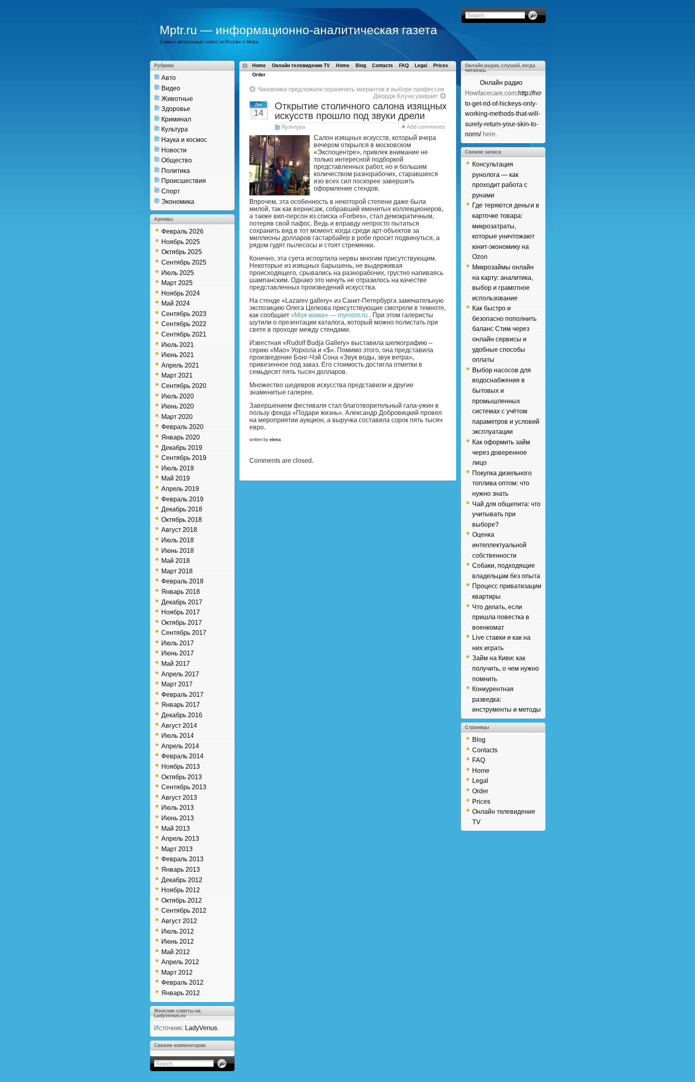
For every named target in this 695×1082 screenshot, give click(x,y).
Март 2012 (177, 972)
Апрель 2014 (180, 746)
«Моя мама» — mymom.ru (329, 315)
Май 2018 (175, 560)
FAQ (404, 65)
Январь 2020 (180, 437)
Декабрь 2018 (181, 509)
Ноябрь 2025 (180, 241)
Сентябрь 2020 (183, 385)
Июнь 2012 (177, 941)
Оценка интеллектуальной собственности (499, 544)
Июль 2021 (177, 344)
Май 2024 (175, 303)
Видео (170, 88)
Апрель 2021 (180, 365)
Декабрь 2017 (181, 602)
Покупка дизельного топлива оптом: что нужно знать (502, 483)
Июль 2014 (177, 735)
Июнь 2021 (177, 354)
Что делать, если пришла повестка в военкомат (500, 617)
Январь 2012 (180, 993)
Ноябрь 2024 (180, 293)
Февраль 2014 (182, 756)
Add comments (426, 126)
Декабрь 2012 (181, 880)
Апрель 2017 (180, 674)
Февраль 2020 (182, 426)
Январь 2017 (180, 704)
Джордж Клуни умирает (405, 95)
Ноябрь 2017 (180, 612)
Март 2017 (177, 684)
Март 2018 (177, 571)
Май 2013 (175, 828)
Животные (177, 98)
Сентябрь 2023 (183, 313)
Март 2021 (177, 375)
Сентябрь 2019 (183, 457)
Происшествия (183, 180)
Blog (361, 65)
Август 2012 (179, 921)
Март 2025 (177, 282)
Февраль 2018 (182, 581)
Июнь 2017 (177, 653)
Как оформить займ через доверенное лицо (501, 452)
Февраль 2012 (182, 982)
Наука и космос (184, 139)
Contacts (382, 65)
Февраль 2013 (182, 859)
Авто (168, 77)
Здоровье (175, 108)
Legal (421, 65)
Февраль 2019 (182, 499)
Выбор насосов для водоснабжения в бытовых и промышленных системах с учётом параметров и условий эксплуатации (505, 401)
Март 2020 (177, 416)
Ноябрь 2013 (180, 766)
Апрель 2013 (180, 838)
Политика (175, 170)
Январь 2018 (180, 591)
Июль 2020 (177, 396)
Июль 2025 (177, 272)
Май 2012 (175, 952)
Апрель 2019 (180, 488)
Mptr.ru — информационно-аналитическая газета (298, 30)
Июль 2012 (177, 931)
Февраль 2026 (182, 231)
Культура (174, 129)
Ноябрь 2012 (180, 890)
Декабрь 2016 (181, 715)
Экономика (177, 201)
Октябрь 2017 (181, 622)
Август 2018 (179, 529)
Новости (174, 150)
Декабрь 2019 (181, 447)
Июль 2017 (177, 643)
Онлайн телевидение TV (301, 65)
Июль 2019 (177, 468)
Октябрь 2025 (181, 251)
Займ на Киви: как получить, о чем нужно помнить (505, 668)
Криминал (176, 119)
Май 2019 (175, 478)
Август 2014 (179, 725)
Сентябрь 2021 (183, 334)
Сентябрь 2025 (183, 262)
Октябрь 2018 (181, 519)
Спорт (170, 191)
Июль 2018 (177, 540)
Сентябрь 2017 (183, 632)
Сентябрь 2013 (183, 787)
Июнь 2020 (177, 406)
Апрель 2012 (180, 962)
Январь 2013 (180, 869)
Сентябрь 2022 (183, 323)
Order (258, 75)
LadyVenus (201, 1028)
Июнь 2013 (177, 818)
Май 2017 (175, 663)
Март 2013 (177, 849)
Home (259, 65)
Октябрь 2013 (181, 777)
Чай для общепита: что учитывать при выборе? (506, 514)
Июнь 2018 (177, 550)
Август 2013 (179, 797)
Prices (440, 65)
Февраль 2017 (182, 694)
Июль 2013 (177, 807)
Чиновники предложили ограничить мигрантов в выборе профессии (350, 89)
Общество (176, 160)
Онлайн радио (501, 82)
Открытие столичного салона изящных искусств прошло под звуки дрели (361, 111)
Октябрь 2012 (181, 900)
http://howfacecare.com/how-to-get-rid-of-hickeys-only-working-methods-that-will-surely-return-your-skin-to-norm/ (532, 114)
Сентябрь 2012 (183, 910)
